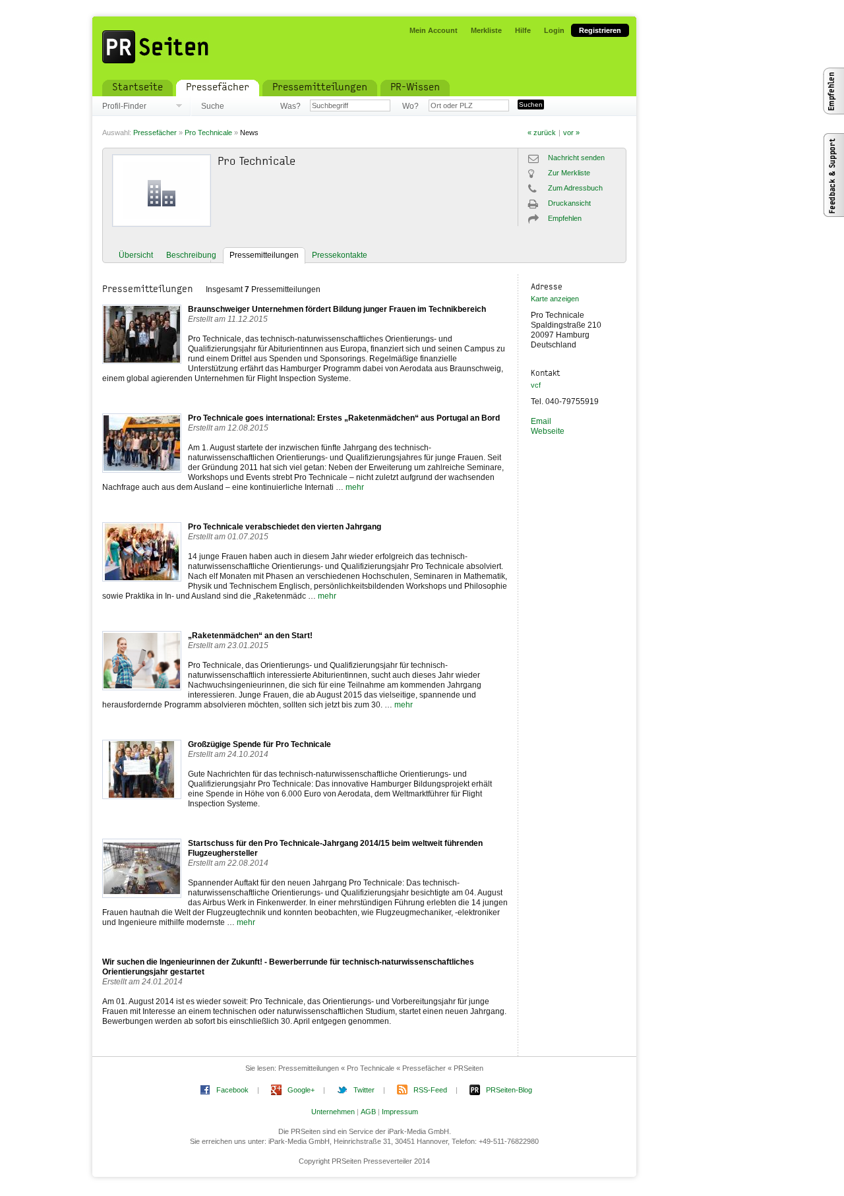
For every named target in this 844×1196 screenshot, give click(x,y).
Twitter (364, 1090)
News (249, 132)
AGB (368, 1112)
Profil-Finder (124, 106)
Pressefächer (155, 132)
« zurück (542, 132)
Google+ (301, 1090)
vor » (571, 132)
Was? (290, 106)
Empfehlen (565, 218)
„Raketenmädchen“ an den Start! (250, 635)
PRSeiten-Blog (509, 1090)
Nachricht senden (576, 158)
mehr (355, 487)
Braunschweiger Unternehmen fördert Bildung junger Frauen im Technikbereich (337, 309)
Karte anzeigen (555, 299)
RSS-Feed (430, 1090)
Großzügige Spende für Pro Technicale (259, 744)
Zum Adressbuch (575, 188)
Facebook (232, 1090)
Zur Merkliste (569, 173)
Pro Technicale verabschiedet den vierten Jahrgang (284, 526)
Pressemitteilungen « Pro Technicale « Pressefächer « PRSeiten (380, 1068)
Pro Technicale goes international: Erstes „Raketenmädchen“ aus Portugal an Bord (344, 418)
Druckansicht (569, 203)
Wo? (410, 106)
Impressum (400, 1112)
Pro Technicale (208, 132)
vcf (536, 385)
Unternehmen (333, 1112)
